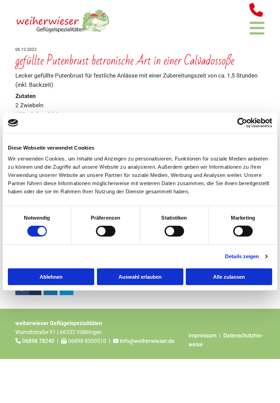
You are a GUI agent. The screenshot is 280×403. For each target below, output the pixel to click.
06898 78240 (38, 341)
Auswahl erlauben (140, 276)
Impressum (203, 335)
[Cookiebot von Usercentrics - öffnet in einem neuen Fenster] (242, 123)
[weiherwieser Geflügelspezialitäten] (64, 20)
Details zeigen (242, 256)
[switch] (105, 231)
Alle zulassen (229, 276)
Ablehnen (51, 276)
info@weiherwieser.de (147, 341)
